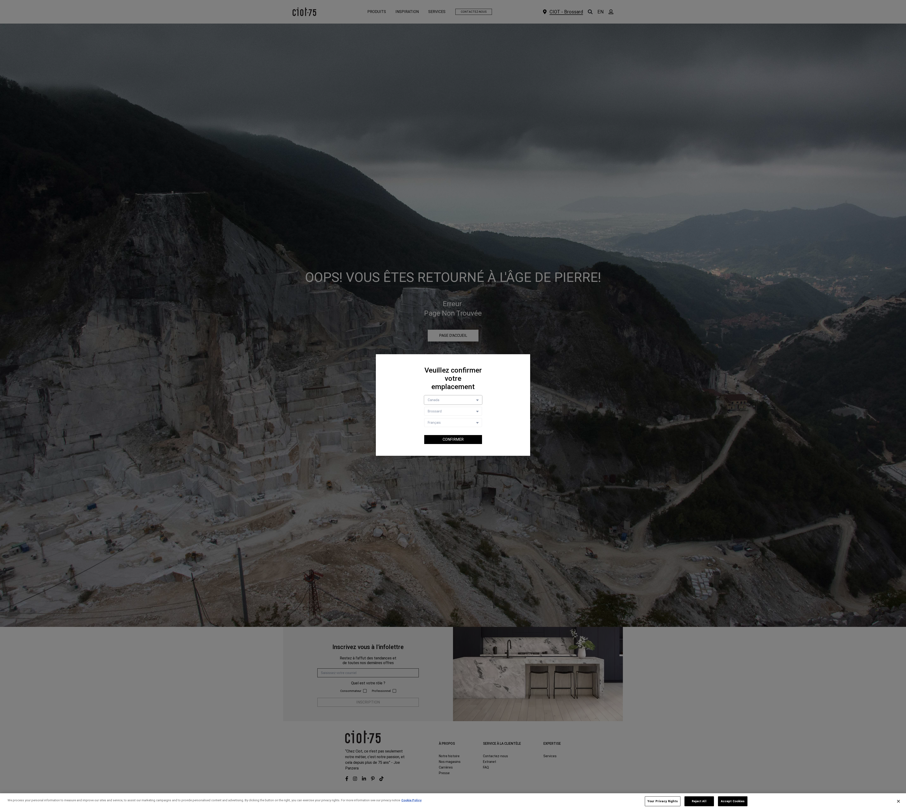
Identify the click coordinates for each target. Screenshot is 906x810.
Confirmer (453, 439)
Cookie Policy (411, 800)
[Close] (898, 801)
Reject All (699, 801)
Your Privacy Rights (662, 801)
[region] (453, 801)
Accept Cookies (733, 801)
